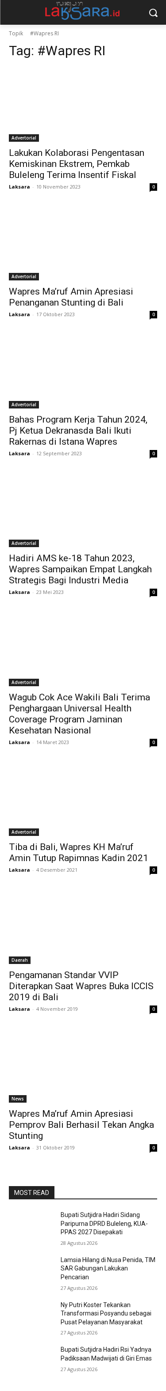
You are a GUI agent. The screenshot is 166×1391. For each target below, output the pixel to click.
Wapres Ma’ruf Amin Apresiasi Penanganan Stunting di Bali (71, 297)
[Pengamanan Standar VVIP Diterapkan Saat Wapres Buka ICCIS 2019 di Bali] (83, 927)
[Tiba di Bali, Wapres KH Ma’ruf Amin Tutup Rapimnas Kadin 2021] (83, 799)
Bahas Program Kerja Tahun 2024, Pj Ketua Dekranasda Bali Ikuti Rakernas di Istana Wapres (78, 430)
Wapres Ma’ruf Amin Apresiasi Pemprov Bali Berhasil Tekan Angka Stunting (81, 1124)
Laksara (19, 186)
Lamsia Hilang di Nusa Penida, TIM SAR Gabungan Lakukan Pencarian (108, 1268)
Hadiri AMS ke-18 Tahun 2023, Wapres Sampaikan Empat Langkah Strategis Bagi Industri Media (80, 569)
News (18, 1099)
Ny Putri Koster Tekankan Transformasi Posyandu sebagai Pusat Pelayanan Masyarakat (106, 1313)
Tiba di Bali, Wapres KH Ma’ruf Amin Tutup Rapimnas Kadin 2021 (78, 852)
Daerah (20, 960)
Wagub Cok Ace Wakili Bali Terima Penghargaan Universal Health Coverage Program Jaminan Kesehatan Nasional (79, 714)
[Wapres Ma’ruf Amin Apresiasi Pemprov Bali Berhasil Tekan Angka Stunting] (83, 1066)
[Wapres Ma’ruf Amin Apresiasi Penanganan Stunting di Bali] (83, 244)
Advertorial (24, 138)
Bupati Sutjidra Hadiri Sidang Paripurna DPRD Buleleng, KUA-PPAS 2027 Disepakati (104, 1223)
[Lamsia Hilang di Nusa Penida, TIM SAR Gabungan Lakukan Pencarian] (31, 1271)
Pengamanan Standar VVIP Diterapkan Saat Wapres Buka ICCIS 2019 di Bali (81, 986)
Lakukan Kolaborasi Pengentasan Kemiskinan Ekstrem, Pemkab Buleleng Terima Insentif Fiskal (76, 163)
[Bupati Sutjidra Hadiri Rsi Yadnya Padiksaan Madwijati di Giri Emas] (31, 1361)
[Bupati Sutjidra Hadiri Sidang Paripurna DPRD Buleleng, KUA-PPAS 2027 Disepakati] (31, 1226)
